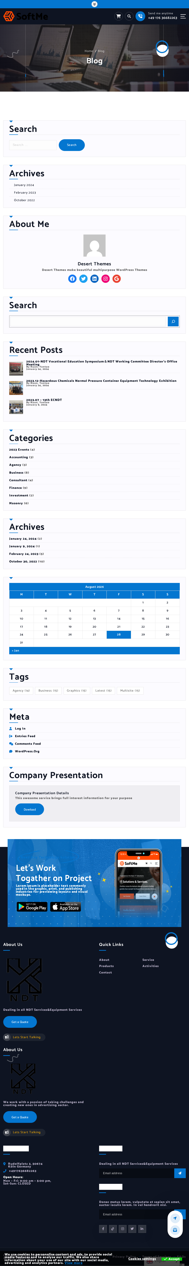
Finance (15, 488)
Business (16, 472)
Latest (103, 690)
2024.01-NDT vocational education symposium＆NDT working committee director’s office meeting (101, 363)
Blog (101, 51)
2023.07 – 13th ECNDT (44, 400)
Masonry (16, 503)
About (104, 960)
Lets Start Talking (26, 1037)
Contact (105, 972)
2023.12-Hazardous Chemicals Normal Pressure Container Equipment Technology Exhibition (101, 380)
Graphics (77, 690)
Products (106, 966)
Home (89, 51)
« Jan (15, 650)
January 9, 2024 (22, 546)
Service (148, 960)
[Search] (173, 321)
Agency (15, 465)
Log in (20, 728)
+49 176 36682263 (162, 18)
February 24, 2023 (23, 554)
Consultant (18, 480)
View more (74, 1263)
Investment (18, 495)
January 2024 (24, 185)
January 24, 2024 (23, 538)
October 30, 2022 (23, 561)
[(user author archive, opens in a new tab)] (94, 245)
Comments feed (28, 743)
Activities (150, 966)
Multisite (130, 690)
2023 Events (19, 449)
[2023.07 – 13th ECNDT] (16, 407)
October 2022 (24, 200)
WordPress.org (27, 751)
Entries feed (25, 736)
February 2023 (25, 192)
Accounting (18, 457)
